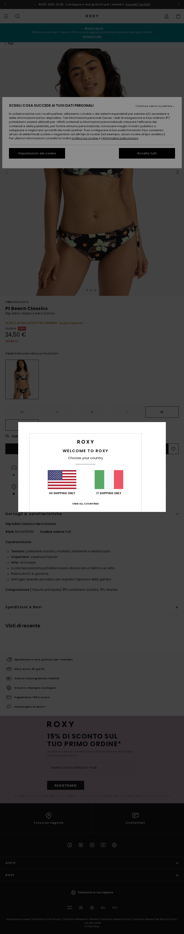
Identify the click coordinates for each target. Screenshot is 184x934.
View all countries (85, 503)
